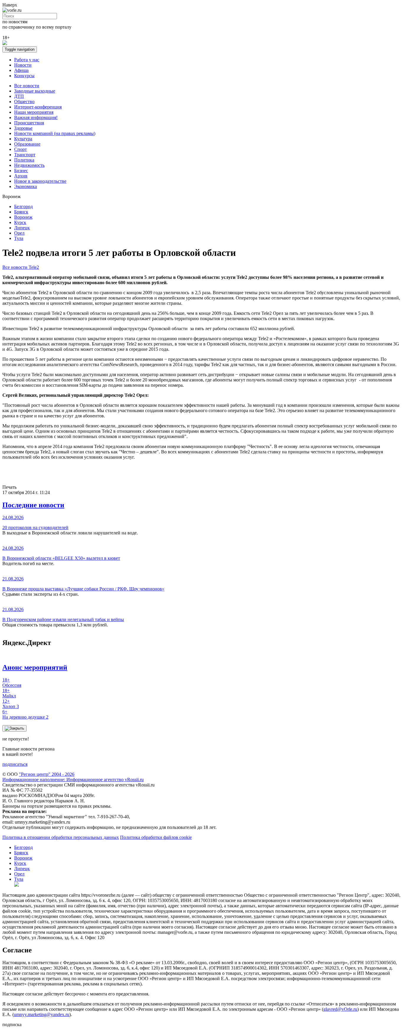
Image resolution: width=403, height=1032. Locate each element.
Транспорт (24, 154)
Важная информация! (36, 117)
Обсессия (11, 682)
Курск (20, 222)
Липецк (22, 227)
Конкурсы (24, 75)
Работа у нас (26, 59)
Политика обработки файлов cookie (156, 837)
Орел (19, 233)
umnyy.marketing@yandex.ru (41, 1014)
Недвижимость (29, 165)
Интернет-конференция (38, 106)
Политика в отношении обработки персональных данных (60, 837)
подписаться (14, 764)
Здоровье (23, 128)
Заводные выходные (34, 90)
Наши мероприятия (33, 112)
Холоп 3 (10, 704)
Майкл (9, 693)
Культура (23, 138)
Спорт (20, 149)
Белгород (23, 206)
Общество (24, 101)
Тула (18, 238)
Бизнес (21, 170)
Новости (23, 65)
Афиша (21, 70)
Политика (24, 159)
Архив (20, 175)
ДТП (19, 96)
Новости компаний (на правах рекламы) (54, 133)
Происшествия (29, 122)
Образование (27, 144)
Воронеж (23, 217)
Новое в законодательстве (40, 181)
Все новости (26, 85)
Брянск (21, 211)
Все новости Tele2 (20, 267)
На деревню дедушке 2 (25, 714)
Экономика (25, 186)
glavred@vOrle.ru (340, 1009)
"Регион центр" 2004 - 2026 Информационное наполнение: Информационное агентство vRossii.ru (73, 777)
